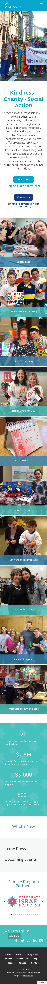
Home (8, 955)
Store (10, 963)
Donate (22, 963)
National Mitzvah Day (23, 411)
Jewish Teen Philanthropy (23, 312)
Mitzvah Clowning (23, 361)
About (19, 955)
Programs (32, 955)
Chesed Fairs (23, 262)
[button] (4, 901)
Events (8, 959)
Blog (35, 959)
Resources (22, 959)
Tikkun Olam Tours (23, 610)
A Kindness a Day (23, 461)
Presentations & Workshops (23, 709)
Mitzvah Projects (24, 510)
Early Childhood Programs (23, 560)
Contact (35, 963)
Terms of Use (25, 969)
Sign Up (14, 936)
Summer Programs (24, 659)
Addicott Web (28, 976)
